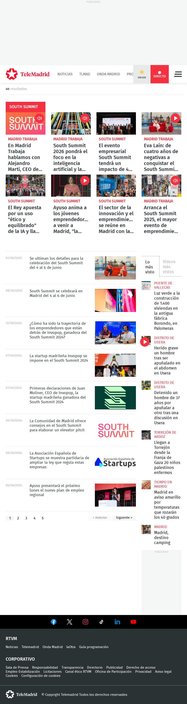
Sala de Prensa (17, 667)
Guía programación (94, 647)
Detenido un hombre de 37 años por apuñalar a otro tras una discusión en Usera (146, 385)
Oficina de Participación (113, 671)
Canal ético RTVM (78, 671)
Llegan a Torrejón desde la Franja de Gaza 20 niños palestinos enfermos (146, 435)
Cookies (12, 676)
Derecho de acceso (141, 667)
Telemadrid (30, 647)
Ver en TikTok (101, 622)
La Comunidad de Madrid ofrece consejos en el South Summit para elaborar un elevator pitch (115, 430)
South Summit (112, 139)
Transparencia (72, 667)
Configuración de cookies (40, 676)
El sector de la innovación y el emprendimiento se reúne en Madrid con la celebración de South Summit (116, 186)
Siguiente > (124, 517)
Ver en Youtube (133, 621)
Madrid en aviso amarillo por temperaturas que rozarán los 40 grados (146, 484)
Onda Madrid (108, 74)
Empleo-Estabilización (23, 671)
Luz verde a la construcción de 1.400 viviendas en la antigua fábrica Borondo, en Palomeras (146, 285)
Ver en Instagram (85, 621)
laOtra (70, 647)
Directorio (95, 667)
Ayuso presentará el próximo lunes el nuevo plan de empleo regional (115, 495)
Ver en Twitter (69, 622)
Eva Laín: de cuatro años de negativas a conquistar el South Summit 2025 (161, 123)
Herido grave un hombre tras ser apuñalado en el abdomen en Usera (146, 340)
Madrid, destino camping (146, 529)
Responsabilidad (45, 667)
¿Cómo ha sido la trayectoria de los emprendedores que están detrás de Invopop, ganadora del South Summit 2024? (115, 332)
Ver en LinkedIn (117, 621)
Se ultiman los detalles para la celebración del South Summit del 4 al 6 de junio (115, 267)
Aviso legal (163, 671)
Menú (178, 74)
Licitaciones (53, 671)
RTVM (11, 638)
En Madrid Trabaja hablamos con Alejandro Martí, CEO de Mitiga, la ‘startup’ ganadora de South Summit (25, 123)
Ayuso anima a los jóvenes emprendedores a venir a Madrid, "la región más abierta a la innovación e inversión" (71, 186)
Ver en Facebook (53, 622)
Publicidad (114, 667)
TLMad (84, 74)
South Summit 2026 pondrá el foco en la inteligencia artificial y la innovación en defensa (71, 123)
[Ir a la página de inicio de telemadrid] (27, 74)
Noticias (65, 74)
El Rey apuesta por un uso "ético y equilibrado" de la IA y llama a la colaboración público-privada (25, 186)
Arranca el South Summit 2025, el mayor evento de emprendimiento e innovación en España (161, 186)
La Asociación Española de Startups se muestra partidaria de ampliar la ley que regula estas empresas (115, 462)
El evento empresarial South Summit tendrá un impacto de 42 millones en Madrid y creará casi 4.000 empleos (116, 123)
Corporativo (20, 659)
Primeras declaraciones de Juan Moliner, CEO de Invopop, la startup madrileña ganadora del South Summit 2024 (115, 397)
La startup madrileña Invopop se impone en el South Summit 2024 (115, 365)
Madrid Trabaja (22, 139)
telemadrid (21, 694)
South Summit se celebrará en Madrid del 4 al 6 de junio (115, 300)
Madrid (160, 527)
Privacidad (143, 671)
